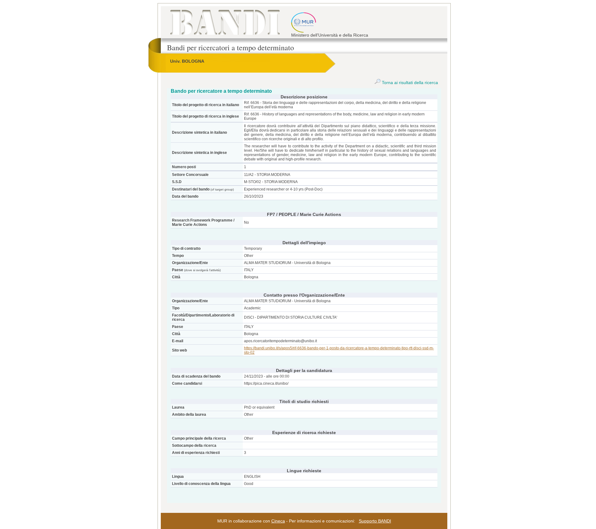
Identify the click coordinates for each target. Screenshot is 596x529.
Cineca (278, 520)
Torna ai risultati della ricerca (409, 82)
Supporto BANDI (375, 520)
